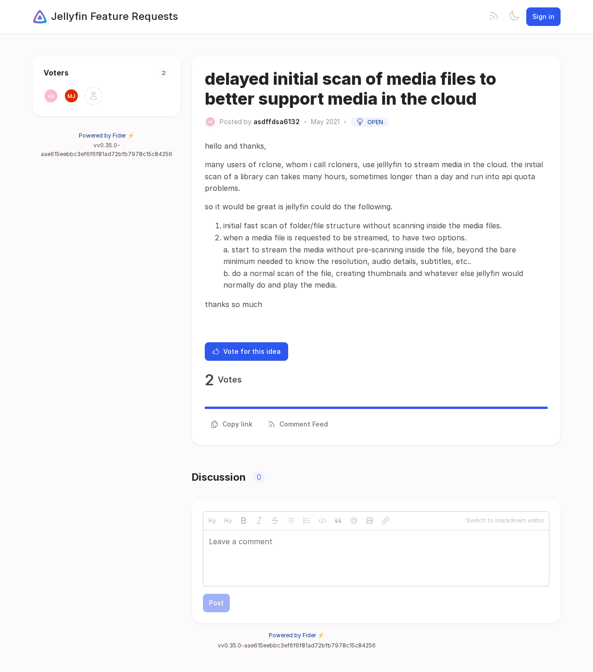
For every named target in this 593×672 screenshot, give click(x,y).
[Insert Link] (385, 521)
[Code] (322, 521)
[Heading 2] (212, 521)
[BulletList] (291, 521)
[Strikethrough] (275, 521)
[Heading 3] (228, 521)
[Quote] (338, 521)
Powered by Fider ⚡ (106, 135)
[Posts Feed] (494, 17)
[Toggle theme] (514, 17)
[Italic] (259, 521)
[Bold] (244, 521)
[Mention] (354, 521)
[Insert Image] (370, 521)
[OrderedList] (307, 521)
